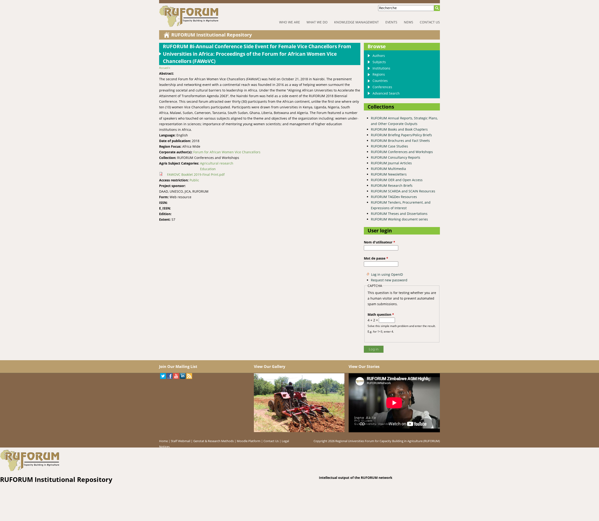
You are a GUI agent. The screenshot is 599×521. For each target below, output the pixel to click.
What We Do (317, 22)
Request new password (389, 280)
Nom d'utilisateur (379, 242)
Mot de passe (376, 258)
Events (391, 22)
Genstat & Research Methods (213, 441)
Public (194, 180)
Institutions (381, 68)
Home (163, 441)
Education (208, 169)
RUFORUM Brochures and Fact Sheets (400, 140)
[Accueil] (203, 16)
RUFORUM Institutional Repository (211, 35)
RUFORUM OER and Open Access (397, 180)
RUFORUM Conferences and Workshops (402, 152)
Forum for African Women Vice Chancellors (226, 152)
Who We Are (289, 22)
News (408, 22)
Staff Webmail (180, 441)
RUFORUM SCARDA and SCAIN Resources (403, 191)
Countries (380, 80)
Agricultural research (216, 163)
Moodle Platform (248, 441)
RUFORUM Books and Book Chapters (399, 129)
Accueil (163, 68)
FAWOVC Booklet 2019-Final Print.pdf (196, 174)
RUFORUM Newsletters (389, 174)
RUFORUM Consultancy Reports (395, 157)
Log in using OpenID (387, 274)
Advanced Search (386, 93)
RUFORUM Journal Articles (391, 163)
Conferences (382, 87)
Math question (381, 314)
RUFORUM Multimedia (388, 168)
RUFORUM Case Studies (389, 146)
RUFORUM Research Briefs (392, 185)
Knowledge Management (356, 22)
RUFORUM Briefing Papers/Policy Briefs (401, 135)
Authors (379, 55)
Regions (379, 74)
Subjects (379, 62)
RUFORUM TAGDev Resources (394, 196)
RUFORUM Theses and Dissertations (399, 213)
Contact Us (430, 22)
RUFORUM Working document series (399, 219)
